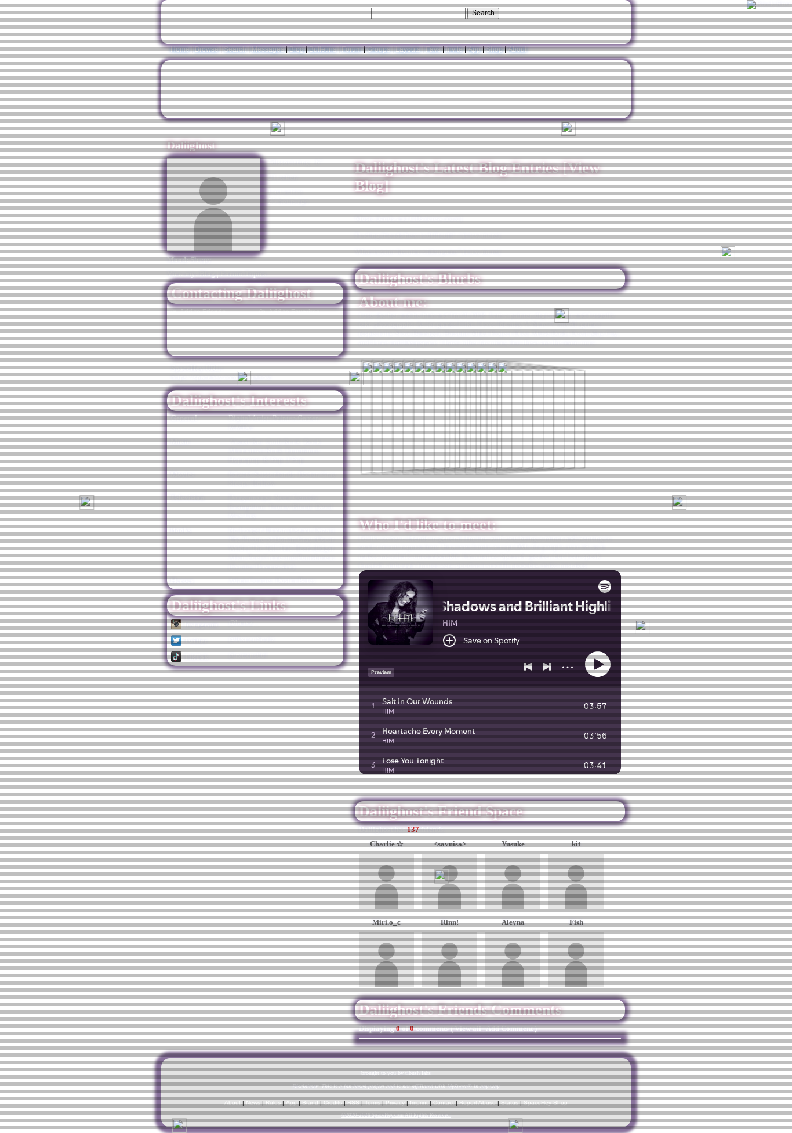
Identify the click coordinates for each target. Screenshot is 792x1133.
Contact (443, 1102)
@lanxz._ (243, 623)
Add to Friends (202, 311)
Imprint (419, 1102)
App (474, 49)
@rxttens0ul (247, 655)
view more (443, 219)
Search (483, 13)
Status (509, 1102)
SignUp (613, 13)
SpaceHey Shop (546, 1102)
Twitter (195, 641)
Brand (310, 1102)
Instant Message (206, 335)
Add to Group (201, 347)
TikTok (195, 657)
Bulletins (322, 49)
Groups (378, 49)
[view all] (609, 806)
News (253, 1102)
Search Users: (347, 13)
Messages (268, 49)
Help (565, 13)
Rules (273, 1102)
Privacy (395, 1102)
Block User (285, 335)
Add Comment (509, 1029)
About (517, 49)
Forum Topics (243, 274)
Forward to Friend (294, 323)
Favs (433, 49)
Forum (351, 49)
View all (468, 1029)
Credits (333, 1102)
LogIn (587, 13)
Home (180, 49)
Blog (296, 49)
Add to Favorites (293, 311)
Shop (494, 49)
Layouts (407, 49)
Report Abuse (477, 1102)
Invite (454, 49)
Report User (286, 347)
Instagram (200, 625)
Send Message (205, 323)
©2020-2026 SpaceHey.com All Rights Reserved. (396, 1115)
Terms (372, 1102)
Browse (207, 49)
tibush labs (418, 1073)
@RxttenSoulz (251, 639)
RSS (353, 1102)
